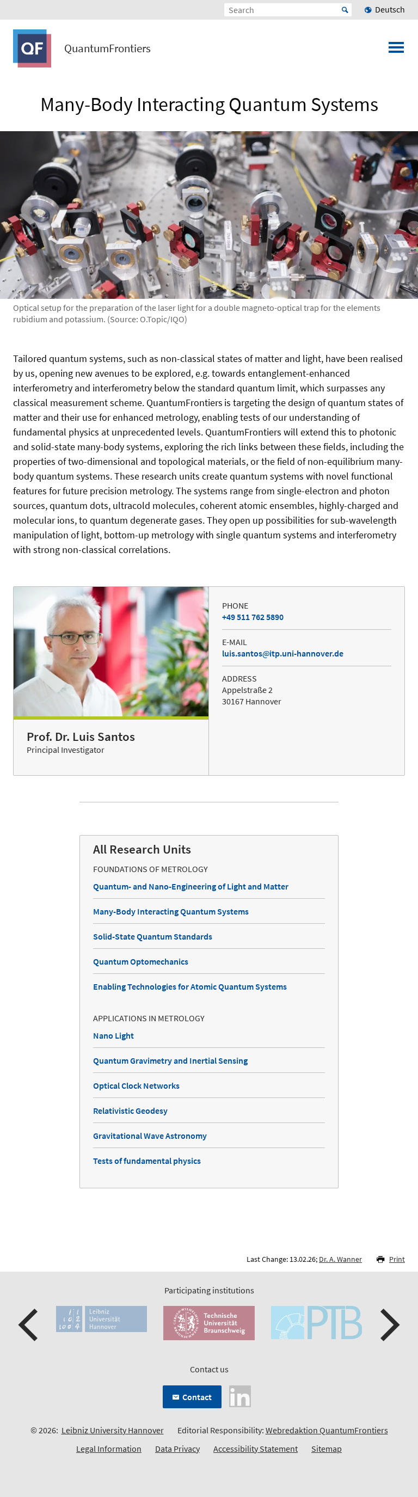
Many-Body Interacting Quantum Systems (171, 911)
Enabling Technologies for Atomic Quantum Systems (190, 986)
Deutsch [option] (390, 9)
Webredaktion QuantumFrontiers (327, 1430)
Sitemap (326, 1448)
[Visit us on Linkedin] (240, 1395)
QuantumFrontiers (107, 48)
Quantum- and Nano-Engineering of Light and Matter (190, 886)
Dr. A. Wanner (340, 1259)
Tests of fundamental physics (147, 1160)
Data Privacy (177, 1448)
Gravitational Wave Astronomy (150, 1135)
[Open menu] (396, 51)
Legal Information (109, 1448)
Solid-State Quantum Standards (152, 936)
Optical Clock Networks (136, 1085)
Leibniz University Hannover (113, 1430)
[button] (29, 1325)
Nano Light (113, 1035)
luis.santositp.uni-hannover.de (282, 653)
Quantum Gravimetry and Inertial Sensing (170, 1060)
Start (345, 9)
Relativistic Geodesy (130, 1110)
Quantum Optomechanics (140, 961)
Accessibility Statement (255, 1448)
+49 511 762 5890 (253, 616)
